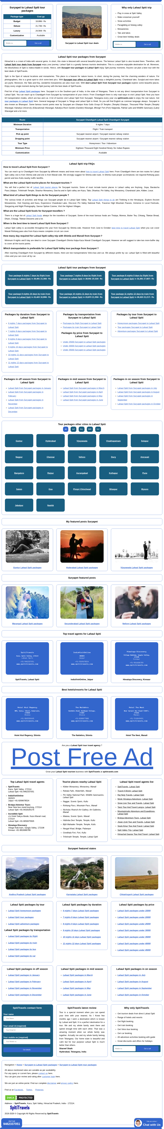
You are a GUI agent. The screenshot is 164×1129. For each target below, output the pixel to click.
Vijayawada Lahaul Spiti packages (137, 567)
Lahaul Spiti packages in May (77, 988)
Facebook (18, 1090)
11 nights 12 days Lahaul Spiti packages (82, 943)
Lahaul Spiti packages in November (25, 988)
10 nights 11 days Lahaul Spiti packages (82, 937)
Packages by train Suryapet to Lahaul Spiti (82, 327)
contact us (43, 1073)
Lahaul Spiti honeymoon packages (24, 910)
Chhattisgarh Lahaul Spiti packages (137, 894)
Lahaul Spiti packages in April (77, 981)
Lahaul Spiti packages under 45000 (134, 950)
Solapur (145, 441)
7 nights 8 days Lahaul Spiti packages (81, 917)
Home (19, 1065)
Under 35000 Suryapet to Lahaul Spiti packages (84, 350)
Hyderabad (51, 441)
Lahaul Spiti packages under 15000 (134, 910)
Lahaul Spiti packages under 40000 (134, 943)
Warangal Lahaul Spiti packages (27, 623)
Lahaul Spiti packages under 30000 (134, 930)
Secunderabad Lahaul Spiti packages (82, 623)
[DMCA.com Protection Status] (20, 1100)
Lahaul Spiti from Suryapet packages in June (83, 400)
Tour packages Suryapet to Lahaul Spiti (135, 327)
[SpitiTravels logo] (20, 1110)
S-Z (98, 429)
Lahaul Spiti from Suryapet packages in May (83, 396)
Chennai (51, 457)
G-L (81, 429)
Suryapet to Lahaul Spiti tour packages (78, 1065)
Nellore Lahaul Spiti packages (136, 623)
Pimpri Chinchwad (82, 489)
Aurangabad (82, 473)
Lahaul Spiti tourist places (45, 187)
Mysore (144, 489)
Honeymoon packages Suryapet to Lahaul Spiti (138, 323)
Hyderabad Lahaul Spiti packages (82, 567)
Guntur (19, 441)
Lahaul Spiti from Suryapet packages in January (29, 388)
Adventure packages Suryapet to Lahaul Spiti (138, 331)
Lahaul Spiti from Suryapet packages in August (138, 392)
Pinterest (39, 1090)
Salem (19, 489)
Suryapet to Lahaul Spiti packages (40, 1065)
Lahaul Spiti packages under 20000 (134, 917)
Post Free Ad (82, 757)
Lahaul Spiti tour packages (21, 917)
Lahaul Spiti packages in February (24, 981)
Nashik (50, 505)
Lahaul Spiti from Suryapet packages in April (83, 392)
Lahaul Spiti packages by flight (23, 936)
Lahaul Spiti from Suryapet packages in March (83, 388)
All (66, 429)
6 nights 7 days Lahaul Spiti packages (81, 910)
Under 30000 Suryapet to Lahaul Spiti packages (84, 346)
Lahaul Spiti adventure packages (23, 924)
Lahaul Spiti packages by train (22, 943)
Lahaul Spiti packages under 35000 (134, 937)
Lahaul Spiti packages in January (24, 975)
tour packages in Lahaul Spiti (19, 101)
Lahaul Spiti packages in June (77, 995)
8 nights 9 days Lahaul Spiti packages (81, 924)
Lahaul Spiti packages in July (131, 975)
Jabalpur (19, 505)
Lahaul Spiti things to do (103, 200)
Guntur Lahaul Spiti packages (27, 567)
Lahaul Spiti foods (34, 215)
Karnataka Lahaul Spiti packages (81, 894)
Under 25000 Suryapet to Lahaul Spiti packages (84, 342)
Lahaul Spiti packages (29, 91)
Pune (144, 473)
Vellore (82, 457)
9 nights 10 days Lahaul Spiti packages (81, 930)
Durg (113, 457)
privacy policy (67, 1083)
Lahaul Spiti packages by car (22, 956)
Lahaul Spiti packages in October (133, 995)
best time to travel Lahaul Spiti (126, 228)
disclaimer (51, 1083)
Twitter (29, 1090)
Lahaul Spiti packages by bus (22, 949)
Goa (50, 489)
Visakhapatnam (113, 441)
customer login (48, 1076)
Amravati (144, 457)
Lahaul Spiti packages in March (78, 975)
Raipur (50, 473)
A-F (73, 429)
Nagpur (19, 457)
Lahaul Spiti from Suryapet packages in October (139, 404)
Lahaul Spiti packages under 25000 (134, 924)
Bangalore (19, 473)
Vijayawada (82, 441)
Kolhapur (113, 473)
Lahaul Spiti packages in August (133, 981)
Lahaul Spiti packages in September (135, 988)
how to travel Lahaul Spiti (97, 171)
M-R (89, 429)
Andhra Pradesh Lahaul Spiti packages (27, 894)
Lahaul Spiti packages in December (25, 995)
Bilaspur (113, 489)
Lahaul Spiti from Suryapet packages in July (137, 388)
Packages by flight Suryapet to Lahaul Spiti (82, 323)
